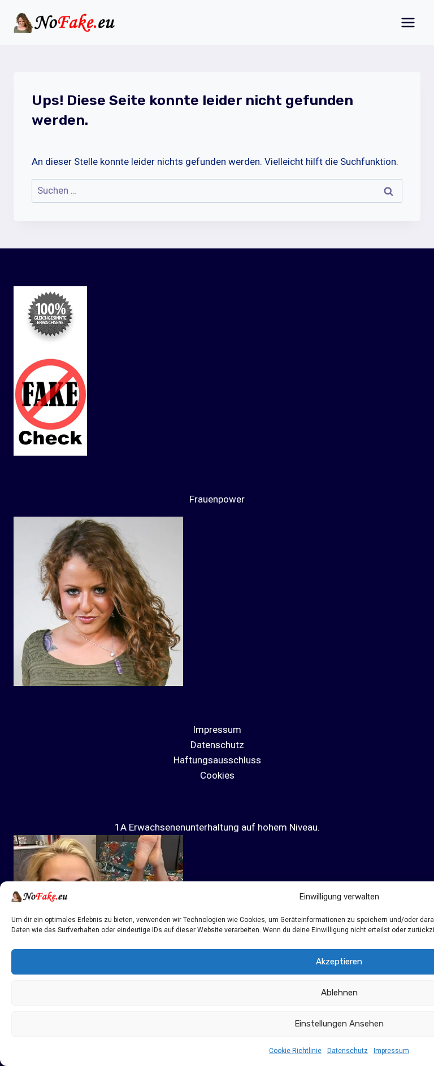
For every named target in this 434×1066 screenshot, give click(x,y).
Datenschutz (347, 1051)
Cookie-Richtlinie (295, 1051)
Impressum (391, 1051)
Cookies (217, 775)
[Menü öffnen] (407, 22)
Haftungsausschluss (217, 760)
